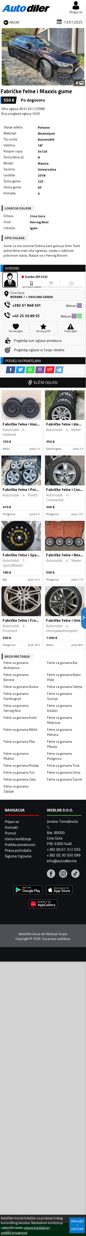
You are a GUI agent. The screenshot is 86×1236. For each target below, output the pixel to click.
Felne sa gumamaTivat (63, 765)
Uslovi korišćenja (18, 839)
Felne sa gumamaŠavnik (64, 779)
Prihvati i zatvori (77, 1225)
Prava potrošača (18, 850)
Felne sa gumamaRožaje (21, 765)
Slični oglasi (45, 382)
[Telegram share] (59, 369)
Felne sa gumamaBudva (21, 686)
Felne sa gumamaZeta (20, 779)
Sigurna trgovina (18, 856)
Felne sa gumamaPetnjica (59, 732)
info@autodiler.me (62, 861)
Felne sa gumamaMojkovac (59, 720)
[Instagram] (63, 874)
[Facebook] (51, 874)
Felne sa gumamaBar (62, 662)
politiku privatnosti (14, 1232)
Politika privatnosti (20, 844)
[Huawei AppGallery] (43, 904)
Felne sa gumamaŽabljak (16, 789)
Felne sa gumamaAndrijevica (16, 665)
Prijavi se (12, 821)
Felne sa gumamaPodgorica (59, 756)
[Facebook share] (11, 369)
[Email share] (50, 369)
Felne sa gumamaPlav (19, 741)
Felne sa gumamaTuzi (19, 772)
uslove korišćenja (36, 1227)
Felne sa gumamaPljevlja (59, 744)
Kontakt (11, 827)
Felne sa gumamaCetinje (64, 686)
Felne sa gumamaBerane (16, 677)
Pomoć (10, 833)
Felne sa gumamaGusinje (59, 696)
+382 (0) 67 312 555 (64, 849)
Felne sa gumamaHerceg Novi (16, 708)
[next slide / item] (81, 56)
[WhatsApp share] (30, 369)
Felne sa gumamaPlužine (16, 756)
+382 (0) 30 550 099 (64, 855)
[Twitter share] (20, 369)
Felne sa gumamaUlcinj (63, 772)
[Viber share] (40, 369)
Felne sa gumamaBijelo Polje (64, 677)
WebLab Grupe (56, 933)
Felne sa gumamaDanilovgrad (16, 696)
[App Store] (59, 890)
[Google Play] (28, 890)
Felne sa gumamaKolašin (59, 708)
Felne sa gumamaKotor (20, 717)
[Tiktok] (75, 874)
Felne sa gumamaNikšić (21, 729)
